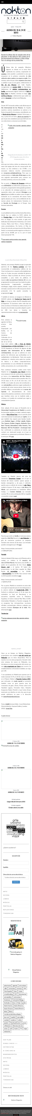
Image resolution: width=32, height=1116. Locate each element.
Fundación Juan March (18, 372)
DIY (16, 994)
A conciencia (9, 1050)
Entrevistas (8, 1047)
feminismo (7, 1000)
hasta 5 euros (8, 1005)
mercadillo (20, 1017)
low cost (6, 1017)
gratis (24, 1003)
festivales (7, 1003)
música (6, 902)
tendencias (8, 913)
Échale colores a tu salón (16, 806)
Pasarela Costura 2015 (23, 679)
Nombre (5, 860)
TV (21, 1028)
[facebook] (11, 18)
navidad (6, 1020)
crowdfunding (8, 994)
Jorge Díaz (9, 708)
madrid (13, 1017)
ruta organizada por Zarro (12, 666)
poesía (24, 1023)
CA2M (7, 704)
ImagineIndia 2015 (22, 590)
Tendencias (4, 613)
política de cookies (5, 1113)
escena (6, 895)
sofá (11, 1028)
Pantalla (3, 554)
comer (21, 991)
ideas (5, 1011)
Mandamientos (10, 1054)
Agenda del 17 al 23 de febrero (16, 743)
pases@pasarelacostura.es (11, 696)
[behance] (23, 18)
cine (25, 988)
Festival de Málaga (18, 1000)
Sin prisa (7, 1058)
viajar (25, 1028)
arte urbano (22, 985)
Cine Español (8, 991)
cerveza (19, 988)
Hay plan (7, 1039)
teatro (16, 1028)
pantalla (7, 906)
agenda (12, 27)
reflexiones (8, 909)
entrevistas (17, 997)
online (20, 1020)
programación (23, 312)
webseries (7, 1031)
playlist (6, 1023)
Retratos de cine (18, 1026)
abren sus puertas (23, 116)
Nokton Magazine (17, 36)
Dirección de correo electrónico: (13, 874)
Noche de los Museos (9, 114)
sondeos (3, 74)
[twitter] (14, 18)
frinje (18, 1003)
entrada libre (8, 997)
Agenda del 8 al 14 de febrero (16, 768)
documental (22, 994)
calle (5, 988)
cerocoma (12, 988)
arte (5, 891)
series (6, 1028)
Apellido (5, 867)
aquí (11, 293)
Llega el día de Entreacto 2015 (16, 800)
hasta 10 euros (18, 1005)
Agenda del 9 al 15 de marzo (16, 792)
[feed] (8, 18)
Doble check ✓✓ (10, 1043)
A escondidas (12, 571)
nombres (13, 1020)
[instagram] (20, 18)
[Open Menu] (2, 2)
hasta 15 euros (8, 1008)
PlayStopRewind (15, 1023)
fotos (13, 1003)
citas (15, 991)
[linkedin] (17, 18)
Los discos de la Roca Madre (12, 1014)
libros (6, 898)
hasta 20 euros (19, 1008)
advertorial (7, 985)
